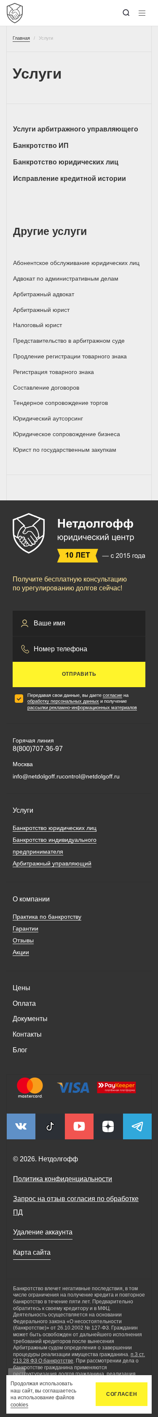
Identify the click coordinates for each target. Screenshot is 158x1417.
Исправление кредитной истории (69, 178)
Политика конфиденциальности (62, 1178)
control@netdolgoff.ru (91, 776)
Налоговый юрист (37, 325)
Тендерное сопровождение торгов (60, 402)
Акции (21, 952)
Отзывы (23, 940)
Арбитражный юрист (41, 309)
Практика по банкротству (47, 916)
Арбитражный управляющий (52, 863)
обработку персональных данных (63, 701)
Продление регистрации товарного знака (70, 356)
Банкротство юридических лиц (65, 162)
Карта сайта (32, 1252)
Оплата (24, 1003)
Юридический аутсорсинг (48, 418)
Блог (20, 1050)
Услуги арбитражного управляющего (75, 129)
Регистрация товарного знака (53, 372)
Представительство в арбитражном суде (69, 340)
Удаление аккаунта (42, 1232)
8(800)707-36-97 (38, 748)
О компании (31, 899)
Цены (21, 987)
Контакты (27, 1034)
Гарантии (25, 928)
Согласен (121, 1394)
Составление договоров (46, 387)
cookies (19, 1405)
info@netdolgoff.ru (37, 776)
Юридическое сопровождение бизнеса (66, 434)
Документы (30, 1018)
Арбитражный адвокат (43, 294)
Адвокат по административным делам (65, 278)
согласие (112, 695)
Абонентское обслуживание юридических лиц (76, 262)
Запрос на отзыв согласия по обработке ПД (76, 1205)
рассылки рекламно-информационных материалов (82, 707)
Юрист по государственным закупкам (64, 449)
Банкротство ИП (41, 145)
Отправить (79, 674)
